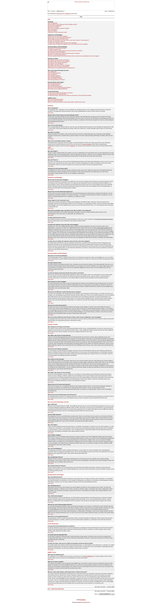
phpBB (78, 602)
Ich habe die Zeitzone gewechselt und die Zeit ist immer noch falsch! (65, 50)
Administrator (83, 599)
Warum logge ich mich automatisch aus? (58, 39)
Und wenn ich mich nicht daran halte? (57, 32)
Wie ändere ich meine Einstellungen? (57, 48)
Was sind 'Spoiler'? (52, 29)
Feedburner (68, 13)
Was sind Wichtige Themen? (55, 78)
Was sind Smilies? (52, 74)
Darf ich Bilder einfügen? (54, 75)
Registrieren (111, 11)
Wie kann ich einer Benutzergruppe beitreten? (59, 87)
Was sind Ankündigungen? (55, 77)
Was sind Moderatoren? (54, 85)
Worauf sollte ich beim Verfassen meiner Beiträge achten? (62, 24)
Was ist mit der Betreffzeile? (55, 25)
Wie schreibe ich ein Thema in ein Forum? (58, 60)
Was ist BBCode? (52, 71)
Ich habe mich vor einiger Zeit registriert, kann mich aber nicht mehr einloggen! (68, 44)
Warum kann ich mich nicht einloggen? (58, 36)
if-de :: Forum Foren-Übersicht (56, 589)
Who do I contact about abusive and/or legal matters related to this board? (66, 102)
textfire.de (72, 145)
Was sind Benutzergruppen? (55, 86)
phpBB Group (89, 556)
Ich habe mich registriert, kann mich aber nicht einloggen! (62, 42)
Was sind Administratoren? (54, 83)
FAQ (49, 11)
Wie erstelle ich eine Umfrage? (55, 64)
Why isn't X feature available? (55, 100)
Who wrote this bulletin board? (55, 99)
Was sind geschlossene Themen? (56, 79)
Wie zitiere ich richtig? (53, 27)
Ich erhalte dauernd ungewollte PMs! (57, 94)
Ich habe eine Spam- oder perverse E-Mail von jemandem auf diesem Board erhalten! (69, 95)
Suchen (53, 11)
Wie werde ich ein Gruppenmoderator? (58, 89)
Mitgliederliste (60, 11)
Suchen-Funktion (87, 144)
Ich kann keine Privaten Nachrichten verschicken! (60, 92)
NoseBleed (84, 602)
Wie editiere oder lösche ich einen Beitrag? (59, 61)
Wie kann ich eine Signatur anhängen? (58, 62)
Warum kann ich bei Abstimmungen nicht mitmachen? (61, 67)
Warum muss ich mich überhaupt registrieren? (59, 37)
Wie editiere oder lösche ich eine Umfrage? (59, 65)
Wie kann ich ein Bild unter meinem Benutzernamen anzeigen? (64, 53)
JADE (49, 147)
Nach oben (50, 112)
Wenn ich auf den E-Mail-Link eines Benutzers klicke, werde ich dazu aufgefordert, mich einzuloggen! (73, 56)
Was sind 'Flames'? (53, 31)
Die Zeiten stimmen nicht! (54, 49)
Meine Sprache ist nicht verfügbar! (56, 52)
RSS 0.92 (59, 13)
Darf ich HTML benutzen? (54, 73)
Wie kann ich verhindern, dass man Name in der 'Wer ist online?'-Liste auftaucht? (68, 40)
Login (106, 11)
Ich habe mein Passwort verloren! (56, 41)
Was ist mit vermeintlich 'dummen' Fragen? (58, 28)
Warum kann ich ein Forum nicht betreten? (58, 66)
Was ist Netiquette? (53, 23)
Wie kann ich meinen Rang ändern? (57, 54)
